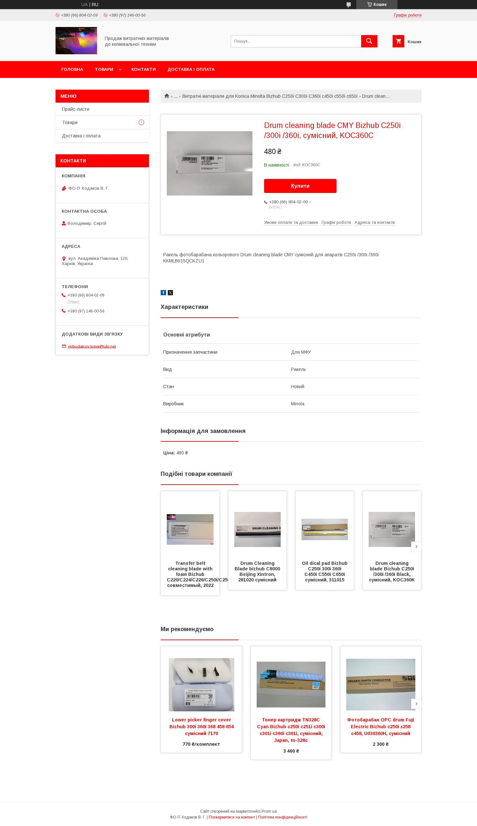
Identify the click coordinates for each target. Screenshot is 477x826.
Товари (104, 69)
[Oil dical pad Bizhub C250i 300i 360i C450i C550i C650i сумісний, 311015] (325, 523)
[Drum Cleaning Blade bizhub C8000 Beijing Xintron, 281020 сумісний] (257, 523)
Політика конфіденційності (282, 817)
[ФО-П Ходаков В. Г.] (76, 52)
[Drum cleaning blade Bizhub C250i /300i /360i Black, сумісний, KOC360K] (392, 523)
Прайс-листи (75, 109)
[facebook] (163, 293)
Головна (72, 69)
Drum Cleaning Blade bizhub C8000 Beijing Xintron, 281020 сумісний (258, 571)
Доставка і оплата (190, 69)
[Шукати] (369, 41)
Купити (300, 186)
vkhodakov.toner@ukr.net (92, 346)
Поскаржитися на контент (232, 817)
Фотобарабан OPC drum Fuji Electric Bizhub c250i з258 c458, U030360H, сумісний (381, 726)
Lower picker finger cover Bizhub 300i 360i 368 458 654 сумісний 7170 (202, 726)
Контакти (143, 69)
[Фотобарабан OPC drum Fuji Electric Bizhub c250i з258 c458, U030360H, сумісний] (380, 678)
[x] (170, 293)
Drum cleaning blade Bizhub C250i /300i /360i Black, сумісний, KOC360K (392, 571)
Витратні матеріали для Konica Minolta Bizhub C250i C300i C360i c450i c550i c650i (270, 96)
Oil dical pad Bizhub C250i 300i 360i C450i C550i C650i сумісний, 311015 (325, 571)
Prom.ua (269, 811)
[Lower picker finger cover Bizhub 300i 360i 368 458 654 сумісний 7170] (201, 678)
